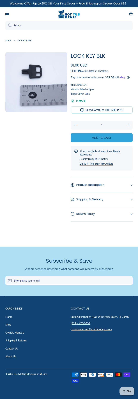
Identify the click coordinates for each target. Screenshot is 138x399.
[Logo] (69, 14)
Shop (8, 324)
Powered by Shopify (37, 373)
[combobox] (69, 25)
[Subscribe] (128, 280)
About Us (10, 356)
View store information (96, 163)
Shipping (77, 70)
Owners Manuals (14, 332)
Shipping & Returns (16, 340)
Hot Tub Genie (21, 373)
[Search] (8, 25)
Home (8, 40)
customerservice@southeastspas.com (91, 329)
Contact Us (11, 348)
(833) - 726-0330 (80, 323)
